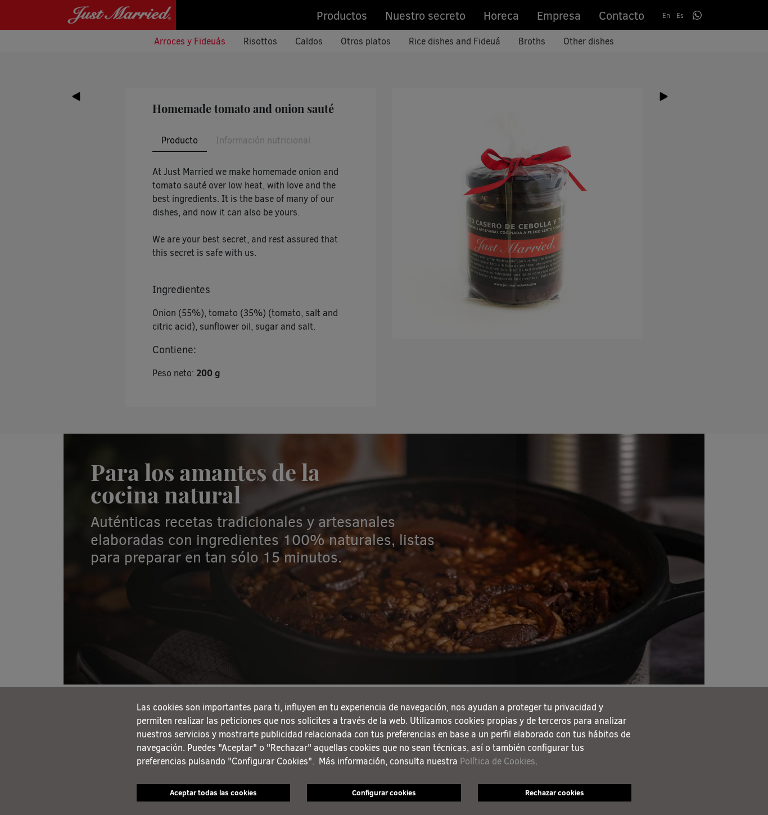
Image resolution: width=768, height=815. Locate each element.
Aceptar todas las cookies (213, 792)
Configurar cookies (384, 792)
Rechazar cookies (554, 792)
